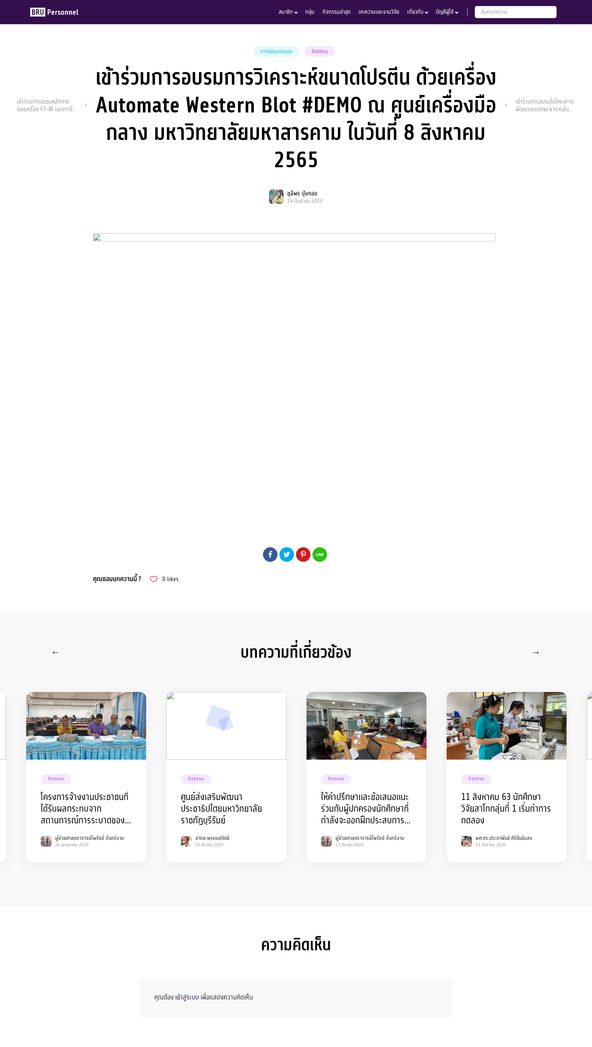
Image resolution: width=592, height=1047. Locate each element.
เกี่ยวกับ (415, 12)
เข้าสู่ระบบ (187, 997)
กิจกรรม (320, 51)
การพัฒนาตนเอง (276, 51)
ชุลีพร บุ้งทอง (302, 193)
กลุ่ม (310, 12)
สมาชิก (286, 12)
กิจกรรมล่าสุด (336, 12)
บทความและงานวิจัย (378, 12)
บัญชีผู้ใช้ (444, 12)
